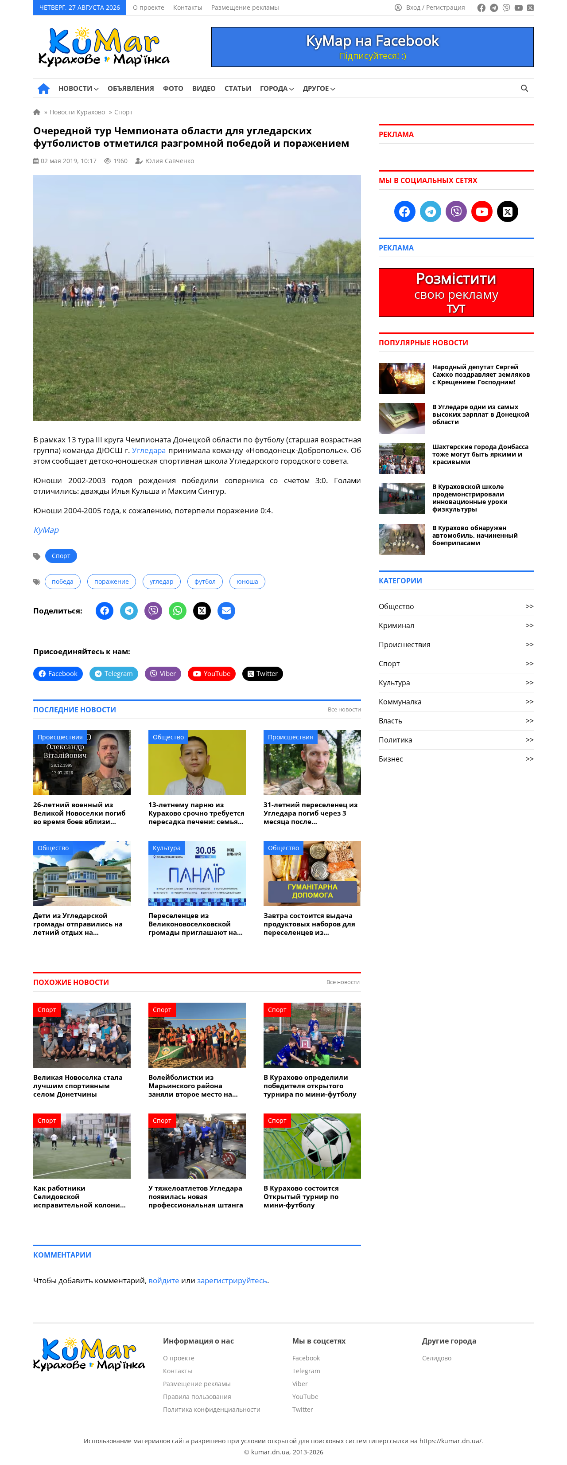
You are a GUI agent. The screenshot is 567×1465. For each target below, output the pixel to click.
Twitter (302, 1409)
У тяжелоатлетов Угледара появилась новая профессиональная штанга (195, 1196)
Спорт (61, 555)
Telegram (306, 1371)
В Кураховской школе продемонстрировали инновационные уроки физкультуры (470, 498)
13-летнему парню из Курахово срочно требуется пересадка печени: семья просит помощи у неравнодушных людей (196, 813)
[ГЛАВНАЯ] (44, 88)
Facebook (306, 1358)
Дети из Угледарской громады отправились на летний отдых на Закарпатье (78, 924)
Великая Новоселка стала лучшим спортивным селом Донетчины (78, 1085)
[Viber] (153, 611)
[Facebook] (104, 611)
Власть (456, 721)
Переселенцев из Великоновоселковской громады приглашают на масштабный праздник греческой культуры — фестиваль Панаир (192, 924)
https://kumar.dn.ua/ (450, 1441)
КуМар (45, 529)
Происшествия (60, 737)
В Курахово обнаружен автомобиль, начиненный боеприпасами (475, 535)
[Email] (226, 611)
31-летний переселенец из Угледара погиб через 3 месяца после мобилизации (310, 813)
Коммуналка (456, 702)
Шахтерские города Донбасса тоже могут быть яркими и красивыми (480, 454)
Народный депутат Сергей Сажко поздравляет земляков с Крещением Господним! (481, 374)
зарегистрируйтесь (232, 1280)
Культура (167, 848)
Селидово (436, 1358)
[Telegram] (129, 611)
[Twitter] (202, 611)
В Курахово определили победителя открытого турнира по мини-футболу (310, 1085)
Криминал (456, 625)
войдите (163, 1280)
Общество (168, 737)
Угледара (149, 450)
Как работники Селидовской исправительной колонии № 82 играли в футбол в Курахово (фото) (79, 1196)
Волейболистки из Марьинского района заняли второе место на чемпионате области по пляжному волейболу (190, 1085)
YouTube (305, 1396)
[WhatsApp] (177, 611)
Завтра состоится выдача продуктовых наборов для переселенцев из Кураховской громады (309, 924)
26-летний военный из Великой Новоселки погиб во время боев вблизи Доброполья (79, 813)
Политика (456, 740)
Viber (300, 1383)
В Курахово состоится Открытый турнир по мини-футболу (301, 1196)
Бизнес (456, 759)
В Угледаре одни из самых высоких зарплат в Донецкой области (480, 414)
